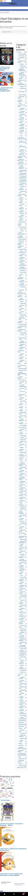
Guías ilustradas (21, 697)
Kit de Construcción (22, 612)
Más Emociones (21, 504)
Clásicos (22, 86)
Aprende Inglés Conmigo (22, 385)
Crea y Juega (23, 577)
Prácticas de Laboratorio (22, 654)
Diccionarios (23, 88)
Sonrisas (22, 521)
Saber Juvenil (23, 738)
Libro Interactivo (21, 700)
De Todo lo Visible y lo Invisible (22, 138)
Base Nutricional (21, 299)
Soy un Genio (23, 715)
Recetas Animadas (21, 662)
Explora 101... (23, 600)
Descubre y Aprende (22, 474)
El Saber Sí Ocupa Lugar (21, 160)
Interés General (21, 121)
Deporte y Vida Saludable (21, 156)
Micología (22, 186)
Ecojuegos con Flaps (22, 482)
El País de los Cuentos (22, 491)
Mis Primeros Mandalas (22, 639)
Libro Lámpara (21, 410)
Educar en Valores (22, 485)
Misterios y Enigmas (21, 243)
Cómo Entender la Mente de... (21, 167)
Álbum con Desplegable (22, 542)
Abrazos (22, 437)
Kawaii (20, 743)
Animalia (22, 554)
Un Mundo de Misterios (21, 327)
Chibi (21, 460)
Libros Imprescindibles (21, 233)
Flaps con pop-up (22, 501)
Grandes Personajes (21, 281)
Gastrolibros (23, 315)
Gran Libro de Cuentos (23, 605)
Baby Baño (21, 370)
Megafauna (22, 507)
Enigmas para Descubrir (22, 586)
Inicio (2, 12)
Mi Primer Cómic (21, 633)
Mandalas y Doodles (21, 751)
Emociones (21, 722)
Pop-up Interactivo (21, 710)
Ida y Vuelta (23, 401)
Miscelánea (21, 241)
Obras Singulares (21, 188)
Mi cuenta (4, 894)
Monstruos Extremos (22, 703)
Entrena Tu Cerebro (22, 589)
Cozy (21, 575)
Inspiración (22, 286)
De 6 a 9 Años (22, 533)
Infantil (19, 363)
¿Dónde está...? (21, 382)
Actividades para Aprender (23, 537)
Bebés (21, 301)
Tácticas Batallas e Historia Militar (22, 69)
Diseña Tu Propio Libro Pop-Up (22, 478)
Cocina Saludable (20, 100)
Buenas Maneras (21, 450)
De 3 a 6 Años (22, 427)
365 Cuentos (23, 435)
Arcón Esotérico (21, 198)
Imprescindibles (22, 94)
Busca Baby (23, 452)
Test (21, 133)
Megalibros (22, 630)
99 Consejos (21, 55)
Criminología (23, 332)
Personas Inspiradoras (20, 278)
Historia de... (23, 66)
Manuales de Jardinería (22, 183)
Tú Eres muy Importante (22, 718)
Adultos (19, 52)
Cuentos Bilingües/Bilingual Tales (22, 374)
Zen (21, 135)
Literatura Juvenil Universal (22, 622)
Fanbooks (22, 733)
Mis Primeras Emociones (21, 512)
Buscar (14, 894)
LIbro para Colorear (22, 251)
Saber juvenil (22, 758)
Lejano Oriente (22, 222)
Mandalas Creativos (22, 258)
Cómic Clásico (21, 572)
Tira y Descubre (21, 422)
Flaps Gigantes (21, 602)
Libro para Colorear (22, 255)
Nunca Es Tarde (22, 249)
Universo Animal (21, 527)
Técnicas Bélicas (21, 77)
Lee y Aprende (21, 403)
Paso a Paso (23, 272)
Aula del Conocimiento (22, 560)
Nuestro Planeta (21, 354)
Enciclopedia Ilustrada (22, 171)
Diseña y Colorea (21, 583)
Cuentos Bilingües (21, 579)
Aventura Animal (22, 368)
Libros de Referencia (22, 150)
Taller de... (21, 763)
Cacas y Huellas (21, 458)
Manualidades (22, 239)
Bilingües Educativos (22, 569)
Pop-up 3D (22, 648)
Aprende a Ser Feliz (22, 556)
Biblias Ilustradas (21, 566)
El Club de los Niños (22, 488)
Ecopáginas (21, 720)
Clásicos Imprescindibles (21, 84)
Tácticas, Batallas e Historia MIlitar (22, 74)
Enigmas (22, 334)
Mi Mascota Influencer (22, 735)
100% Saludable (22, 54)
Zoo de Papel (23, 425)
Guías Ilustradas (22, 724)
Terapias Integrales (21, 131)
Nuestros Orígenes (21, 361)
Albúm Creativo (21, 545)
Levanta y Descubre (22, 618)
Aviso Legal (3, 883)
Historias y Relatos (22, 609)
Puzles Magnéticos (21, 419)
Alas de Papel (23, 539)
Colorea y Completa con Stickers (22, 464)
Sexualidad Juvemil (21, 761)
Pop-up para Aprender (22, 651)
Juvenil (20, 728)
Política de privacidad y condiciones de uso (20, 884)
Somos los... (23, 672)
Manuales (22, 270)
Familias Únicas (21, 398)
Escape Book (23, 595)
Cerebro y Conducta (22, 108)
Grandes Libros (21, 204)
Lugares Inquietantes (20, 236)
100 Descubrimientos (22, 142)
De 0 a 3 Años (22, 380)
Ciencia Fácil (23, 303)
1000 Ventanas (21, 433)
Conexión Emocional (22, 112)
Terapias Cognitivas (21, 124)
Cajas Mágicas (21, 201)
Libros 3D (21, 745)
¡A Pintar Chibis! (21, 429)
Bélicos (22, 64)
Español (4, 1)
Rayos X (22, 660)
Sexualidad (22, 670)
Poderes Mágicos (21, 216)
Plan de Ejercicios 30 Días (21, 292)
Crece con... (23, 391)
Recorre (22, 665)
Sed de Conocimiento (22, 713)
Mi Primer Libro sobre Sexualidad (22, 754)
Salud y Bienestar (20, 295)
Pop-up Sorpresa (21, 519)
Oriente (22, 229)
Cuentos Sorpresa (20, 377)
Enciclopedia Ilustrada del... (22, 174)
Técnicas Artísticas (20, 322)
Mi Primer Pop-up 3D (21, 636)
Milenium (22, 213)
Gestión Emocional (21, 118)
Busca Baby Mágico (22, 455)
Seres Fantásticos (21, 667)
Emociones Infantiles (22, 498)
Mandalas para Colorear (22, 264)
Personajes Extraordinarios (22, 646)
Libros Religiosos (21, 208)
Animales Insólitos (21, 678)
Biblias (21, 447)
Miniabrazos (23, 508)
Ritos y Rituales (21, 219)
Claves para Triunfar (21, 97)
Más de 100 (22, 629)
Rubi (20, 756)
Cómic (20, 103)
